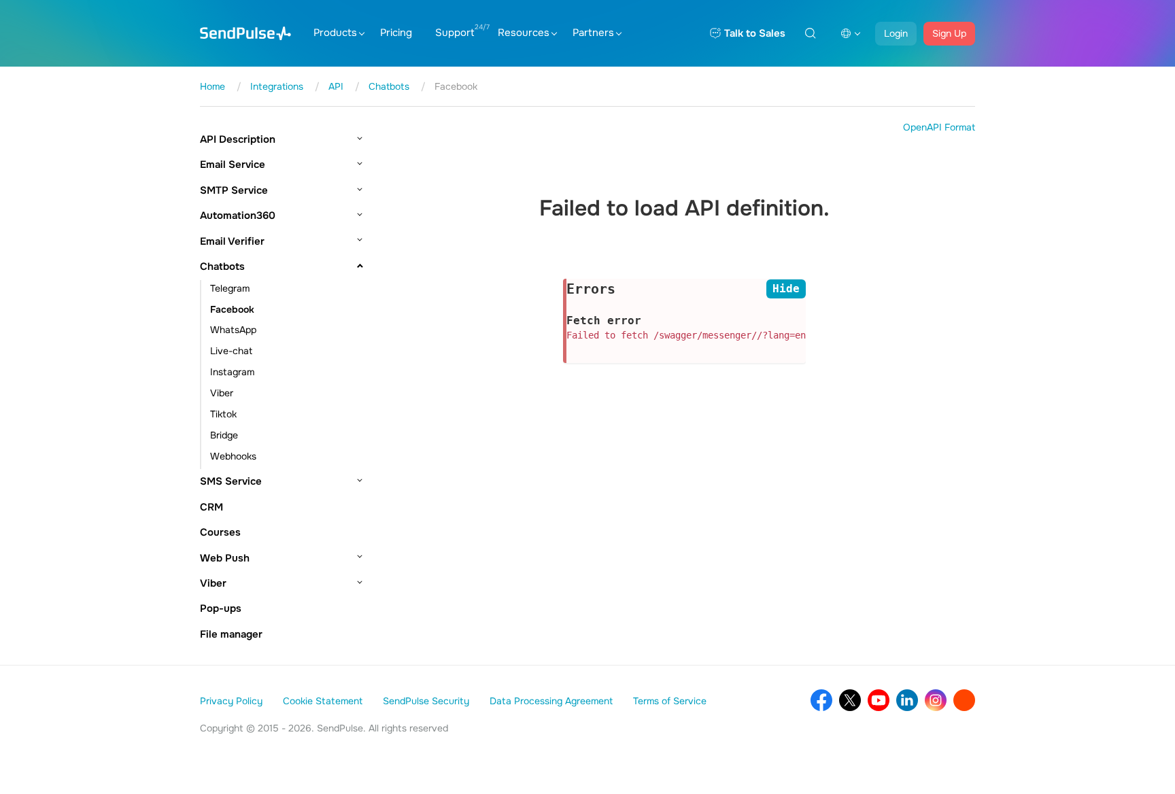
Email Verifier (232, 241)
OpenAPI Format (939, 127)
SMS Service (231, 481)
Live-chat (231, 351)
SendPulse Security (426, 701)
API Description (237, 139)
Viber (221, 393)
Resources (523, 32)
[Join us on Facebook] (821, 700)
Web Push (225, 558)
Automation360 (237, 215)
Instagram (232, 372)
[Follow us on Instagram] (936, 700)
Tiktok (223, 414)
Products (335, 32)
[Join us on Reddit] (964, 700)
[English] (850, 33)
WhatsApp (233, 330)
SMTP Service (234, 190)
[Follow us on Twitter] (850, 700)
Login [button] (896, 33)
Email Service (232, 164)
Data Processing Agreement (551, 701)
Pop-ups (220, 608)
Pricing (396, 32)
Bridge (224, 435)
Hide (786, 288)
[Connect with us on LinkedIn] (907, 700)
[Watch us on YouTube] (878, 700)
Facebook (232, 309)
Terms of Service (669, 701)
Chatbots (222, 266)
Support (455, 32)
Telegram (230, 288)
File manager (231, 634)
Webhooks (233, 456)
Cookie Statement (322, 701)
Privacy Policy (231, 701)
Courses (220, 532)
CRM (211, 507)
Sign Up (949, 33)
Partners (593, 32)
